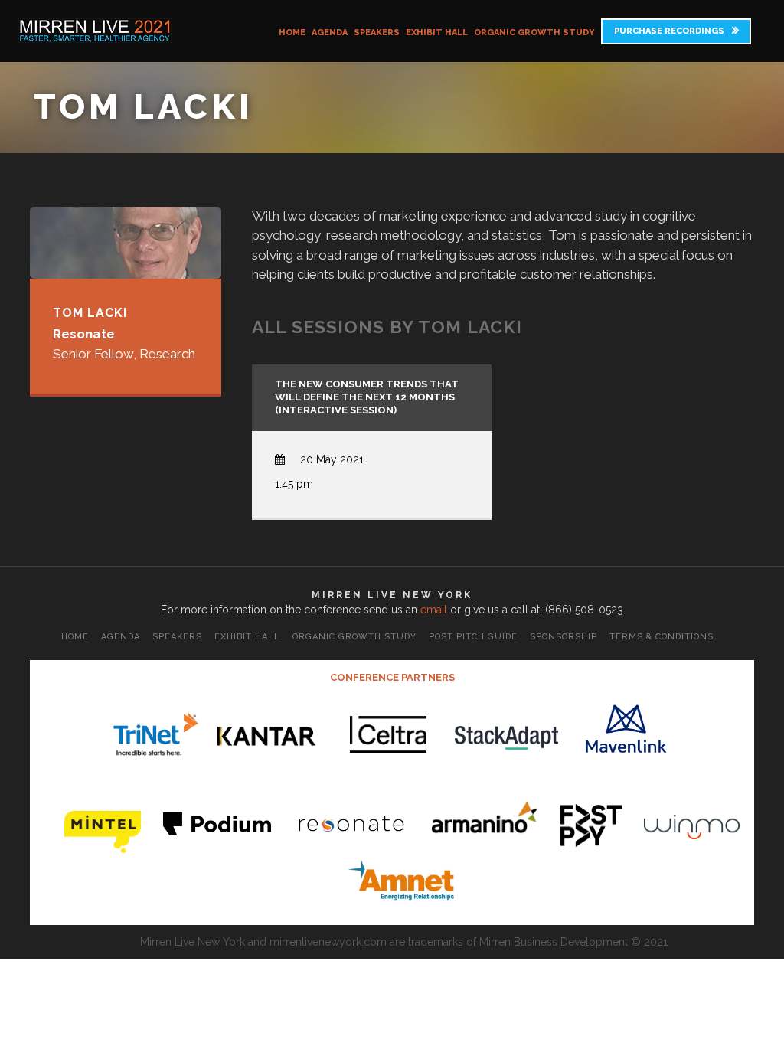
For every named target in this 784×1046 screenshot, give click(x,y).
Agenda (330, 33)
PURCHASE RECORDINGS (669, 31)
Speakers (377, 33)
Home (292, 33)
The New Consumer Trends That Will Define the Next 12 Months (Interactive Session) (367, 397)
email (433, 609)
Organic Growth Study (534, 33)
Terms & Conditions (661, 637)
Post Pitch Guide (473, 637)
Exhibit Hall (437, 33)
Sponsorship (563, 637)
